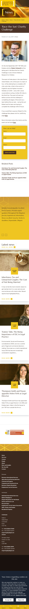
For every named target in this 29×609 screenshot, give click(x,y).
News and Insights (6, 465)
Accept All (8, 600)
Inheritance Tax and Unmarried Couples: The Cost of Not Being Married (14, 279)
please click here (21, 595)
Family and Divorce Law (8, 501)
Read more (6, 299)
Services (4, 457)
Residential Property (7, 509)
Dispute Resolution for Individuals (10, 499)
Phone (5, 144)
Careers (4, 459)
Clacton (4, 534)
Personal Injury (5, 503)
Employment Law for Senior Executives (12, 505)
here (6, 115)
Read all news (7, 247)
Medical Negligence (7, 497)
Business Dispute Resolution (9, 485)
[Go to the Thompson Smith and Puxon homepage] (7, 3)
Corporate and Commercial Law (10, 483)
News (7, 20)
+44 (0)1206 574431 (9, 528)
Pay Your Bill (5, 467)
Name (5, 131)
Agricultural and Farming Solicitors (11, 479)
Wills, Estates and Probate (8, 507)
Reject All (21, 600)
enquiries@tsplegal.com (8, 532)
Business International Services (10, 477)
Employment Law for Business (9, 487)
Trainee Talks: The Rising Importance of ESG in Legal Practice (13, 334)
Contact (4, 469)
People (3, 461)
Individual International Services (10, 495)
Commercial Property (7, 481)
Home (3, 20)
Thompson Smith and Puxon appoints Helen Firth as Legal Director (14, 393)
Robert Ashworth (16, 68)
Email (4, 138)
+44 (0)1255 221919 (9, 546)
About (3, 463)
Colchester (4, 514)
